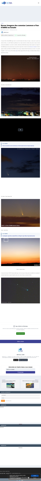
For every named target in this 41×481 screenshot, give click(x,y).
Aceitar (35, 475)
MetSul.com (6, 32)
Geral (2, 23)
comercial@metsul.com (16, 473)
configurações (18, 478)
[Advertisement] (20, 13)
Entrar (3, 400)
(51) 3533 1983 (2, 473)
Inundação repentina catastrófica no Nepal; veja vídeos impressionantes (18, 235)
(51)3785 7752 (8, 473)
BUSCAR (21, 372)
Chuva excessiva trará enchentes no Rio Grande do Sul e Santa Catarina (18, 145)
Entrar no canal (21, 333)
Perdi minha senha (8, 400)
